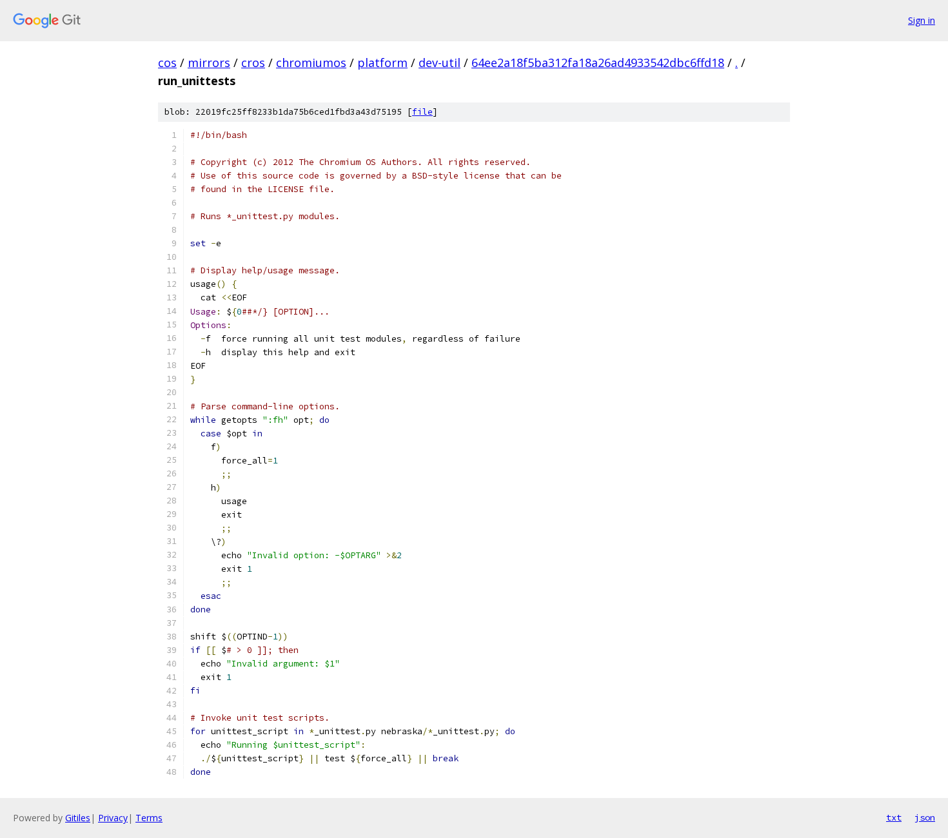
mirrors (209, 62)
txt (894, 817)
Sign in (921, 20)
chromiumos (311, 62)
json (924, 817)
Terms (149, 818)
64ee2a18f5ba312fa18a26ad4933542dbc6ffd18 (597, 62)
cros (253, 62)
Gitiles (77, 818)
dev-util (439, 62)
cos (167, 62)
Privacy (113, 818)
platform (382, 62)
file (422, 111)
